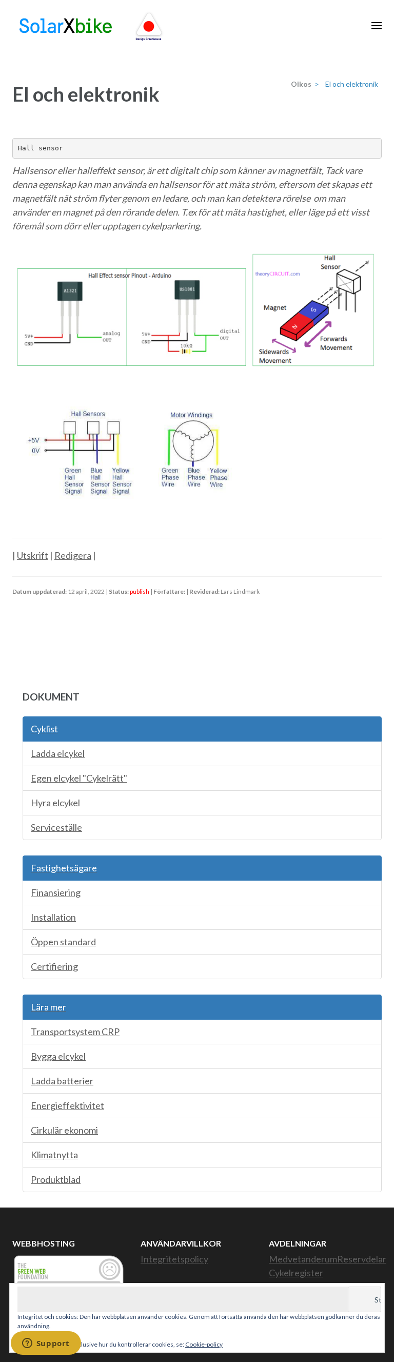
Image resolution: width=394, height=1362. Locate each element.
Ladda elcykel (58, 753)
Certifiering (54, 966)
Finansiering (56, 892)
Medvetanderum (303, 1258)
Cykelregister (296, 1272)
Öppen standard (63, 941)
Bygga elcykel (58, 1056)
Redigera (72, 555)
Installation (53, 917)
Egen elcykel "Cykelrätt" (79, 778)
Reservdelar (361, 1258)
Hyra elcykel (55, 802)
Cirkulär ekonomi (64, 1130)
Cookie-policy (204, 1344)
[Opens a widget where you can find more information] (45, 1344)
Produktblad (56, 1179)
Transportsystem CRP (75, 1031)
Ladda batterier (62, 1080)
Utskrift (32, 555)
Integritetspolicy (174, 1258)
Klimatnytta (54, 1154)
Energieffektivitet (67, 1105)
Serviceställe (56, 827)
